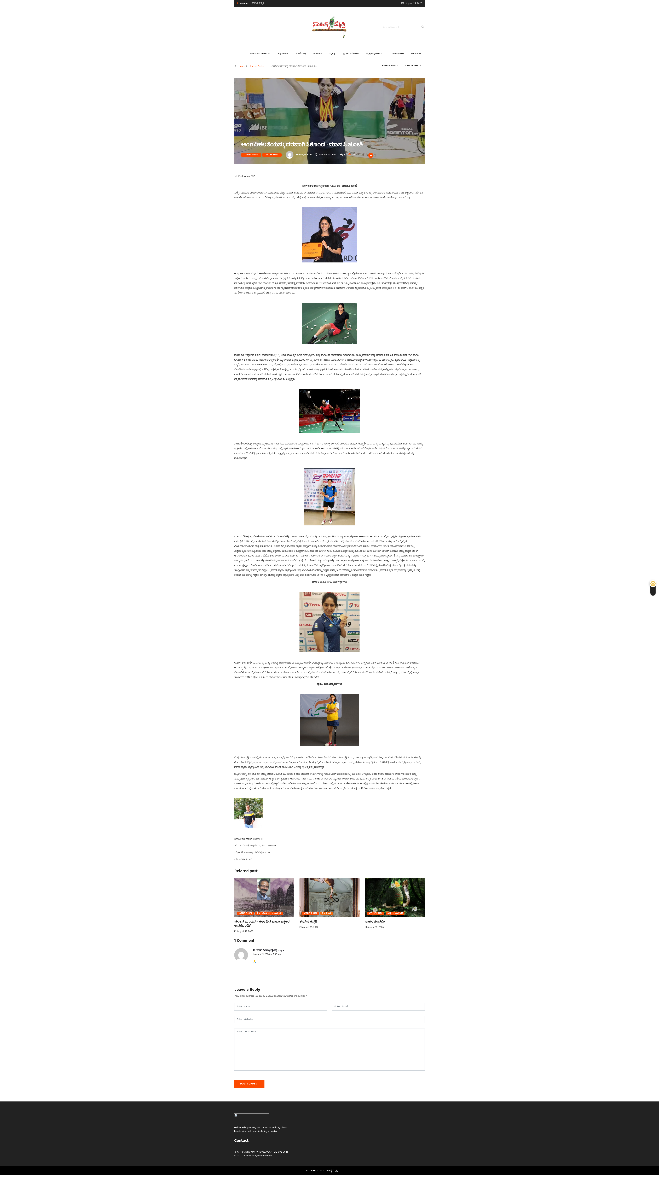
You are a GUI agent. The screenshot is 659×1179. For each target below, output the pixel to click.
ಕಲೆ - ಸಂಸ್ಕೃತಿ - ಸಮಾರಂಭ (269, 913)
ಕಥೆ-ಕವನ (283, 54)
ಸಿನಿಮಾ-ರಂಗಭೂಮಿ (260, 54)
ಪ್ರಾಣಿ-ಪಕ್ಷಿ (301, 54)
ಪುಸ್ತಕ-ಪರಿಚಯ (351, 54)
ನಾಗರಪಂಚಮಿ (258, 3)
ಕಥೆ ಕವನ (326, 913)
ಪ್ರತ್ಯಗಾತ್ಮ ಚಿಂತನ (374, 54)
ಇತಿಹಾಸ (317, 54)
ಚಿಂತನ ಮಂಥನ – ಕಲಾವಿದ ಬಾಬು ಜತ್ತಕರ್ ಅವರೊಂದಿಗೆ (262, 924)
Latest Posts (257, 66)
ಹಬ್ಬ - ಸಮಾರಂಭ (395, 913)
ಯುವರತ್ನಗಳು (397, 54)
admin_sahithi (304, 155)
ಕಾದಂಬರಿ (416, 54)
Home (242, 66)
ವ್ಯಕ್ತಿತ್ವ (332, 54)
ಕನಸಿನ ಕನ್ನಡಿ (308, 922)
